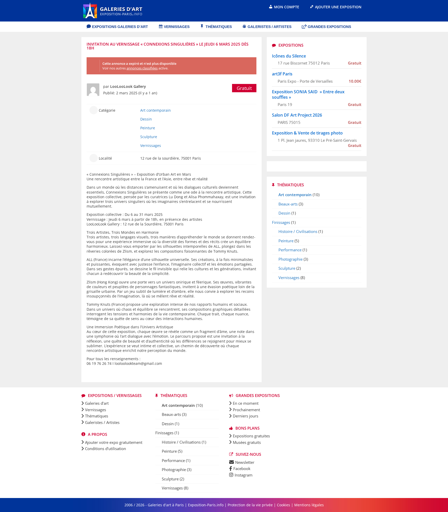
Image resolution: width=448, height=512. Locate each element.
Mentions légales (309, 504)
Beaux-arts (288, 204)
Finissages (281, 222)
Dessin (146, 119)
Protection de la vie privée (250, 504)
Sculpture (148, 136)
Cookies (283, 504)
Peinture (147, 127)
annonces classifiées (142, 68)
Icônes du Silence (289, 56)
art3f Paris (282, 74)
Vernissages (150, 145)
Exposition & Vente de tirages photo (307, 133)
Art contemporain (155, 110)
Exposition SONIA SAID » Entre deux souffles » (308, 94)
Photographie (290, 259)
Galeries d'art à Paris (166, 504)
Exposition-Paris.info (205, 504)
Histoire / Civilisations (297, 231)
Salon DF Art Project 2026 (297, 115)
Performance (290, 249)
